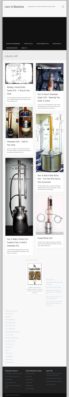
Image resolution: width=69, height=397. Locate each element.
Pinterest (61, 14)
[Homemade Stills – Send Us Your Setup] (19, 122)
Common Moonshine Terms (12, 376)
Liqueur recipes (9, 335)
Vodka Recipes (9, 359)
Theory (7, 350)
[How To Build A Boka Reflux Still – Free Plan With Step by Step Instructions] (49, 143)
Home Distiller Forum (10, 382)
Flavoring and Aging (10, 319)
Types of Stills (28, 43)
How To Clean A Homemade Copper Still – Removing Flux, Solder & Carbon (49, 97)
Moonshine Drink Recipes (11, 338)
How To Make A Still (43, 43)
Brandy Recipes (9, 313)
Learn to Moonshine (14, 7)
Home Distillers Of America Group (13, 373)
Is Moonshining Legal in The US (53, 378)
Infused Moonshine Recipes (12, 332)
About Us (24, 48)
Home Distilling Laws (10, 322)
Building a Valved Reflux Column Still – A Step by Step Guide (18, 90)
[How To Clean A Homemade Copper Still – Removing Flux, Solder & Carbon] (49, 77)
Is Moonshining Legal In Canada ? (54, 381)
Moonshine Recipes (12, 48)
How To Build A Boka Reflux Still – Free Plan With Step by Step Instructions (49, 178)
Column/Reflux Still (45, 237)
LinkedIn (64, 14)
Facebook (57, 14)
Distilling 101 (57, 43)
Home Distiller (8, 379)
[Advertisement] (34, 29)
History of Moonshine (13, 43)
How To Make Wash (10, 329)
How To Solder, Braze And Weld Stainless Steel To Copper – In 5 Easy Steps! (54, 303)
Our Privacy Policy (50, 384)
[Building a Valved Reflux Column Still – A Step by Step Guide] (19, 73)
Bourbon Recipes (30, 373)
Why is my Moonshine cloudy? (53, 287)
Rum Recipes (8, 347)
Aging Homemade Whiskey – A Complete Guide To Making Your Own (54, 291)
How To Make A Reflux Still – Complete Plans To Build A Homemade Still (18, 242)
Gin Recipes (29, 376)
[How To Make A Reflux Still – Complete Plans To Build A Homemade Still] (19, 197)
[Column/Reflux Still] (49, 215)
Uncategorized (9, 356)
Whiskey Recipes (9, 362)
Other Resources (9, 344)
